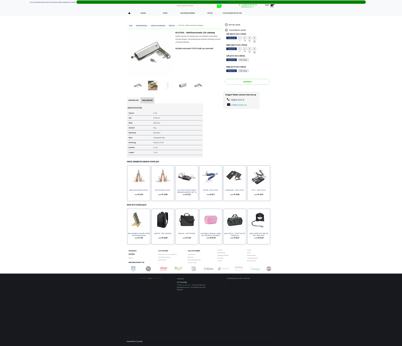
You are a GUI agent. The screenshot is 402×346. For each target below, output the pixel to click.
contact (150, 278)
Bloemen (132, 254)
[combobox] (195, 5)
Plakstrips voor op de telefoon (167, 254)
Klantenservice (246, 7)
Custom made (163, 250)
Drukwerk (220, 258)
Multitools (172, 25)
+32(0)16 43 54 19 (249, 5)
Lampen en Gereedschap (158, 25)
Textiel (210, 13)
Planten (130, 258)
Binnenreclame (251, 260)
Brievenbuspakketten (136, 262)
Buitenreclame (251, 255)
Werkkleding (221, 252)
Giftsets (219, 250)
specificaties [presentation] (133, 100)
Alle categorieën (194, 250)
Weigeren (369, 2)
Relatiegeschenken (188, 13)
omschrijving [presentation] (147, 100)
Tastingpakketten (252, 258)
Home (129, 13)
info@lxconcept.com (239, 105)
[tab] (133, 100)
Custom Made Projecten (232, 13)
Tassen (143, 13)
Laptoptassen (162, 260)
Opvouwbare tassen (164, 257)
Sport (165, 13)
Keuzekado (133, 250)
